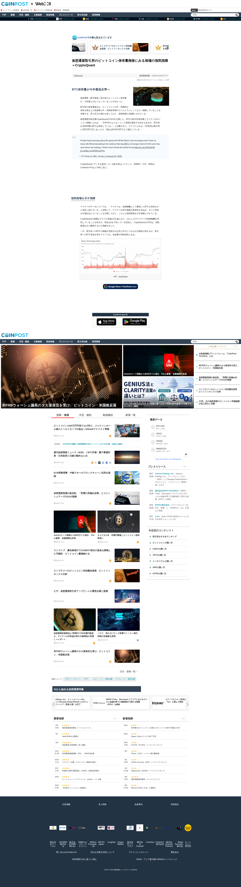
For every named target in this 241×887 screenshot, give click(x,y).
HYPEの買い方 (159, 573)
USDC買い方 (27, 10)
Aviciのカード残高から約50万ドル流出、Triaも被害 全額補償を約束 (74, 536)
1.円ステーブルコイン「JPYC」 (77, 679)
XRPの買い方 (159, 567)
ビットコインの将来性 (11, 10)
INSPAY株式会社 (162, 505)
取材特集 (50, 15)
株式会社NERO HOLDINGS (167, 491)
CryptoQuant (123, 276)
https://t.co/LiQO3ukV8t (144, 147)
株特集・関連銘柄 (62, 10)
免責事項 (139, 804)
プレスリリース (66, 15)
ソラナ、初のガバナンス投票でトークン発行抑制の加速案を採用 (118, 634)
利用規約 (175, 804)
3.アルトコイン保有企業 (125, 679)
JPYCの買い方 (159, 555)
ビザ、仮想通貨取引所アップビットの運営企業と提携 (81, 591)
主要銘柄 (38, 15)
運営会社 (175, 852)
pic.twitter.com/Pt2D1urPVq (92, 151)
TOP (4, 15)
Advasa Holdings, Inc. (164, 474)
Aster (157, 516)
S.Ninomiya (78, 76)
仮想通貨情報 (144, 76)
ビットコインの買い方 (163, 543)
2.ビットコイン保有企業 (102, 679)
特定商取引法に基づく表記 (84, 859)
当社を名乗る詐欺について (102, 852)
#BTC (126, 144)
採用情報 (96, 15)
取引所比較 (82, 15)
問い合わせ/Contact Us (66, 852)
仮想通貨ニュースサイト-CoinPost (125, 870)
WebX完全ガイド (205, 10)
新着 (13, 15)
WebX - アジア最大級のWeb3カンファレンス (156, 859)
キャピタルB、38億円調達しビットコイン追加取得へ (118, 536)
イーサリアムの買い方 (163, 561)
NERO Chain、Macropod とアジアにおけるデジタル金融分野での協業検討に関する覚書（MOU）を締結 (126, 701)
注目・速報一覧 (128, 671)
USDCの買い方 (160, 549)
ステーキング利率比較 (44, 10)
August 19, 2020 (114, 156)
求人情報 (102, 804)
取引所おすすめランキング (165, 536)
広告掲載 (66, 804)
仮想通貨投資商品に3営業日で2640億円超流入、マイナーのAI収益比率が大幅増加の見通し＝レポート (74, 636)
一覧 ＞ (236, 346)
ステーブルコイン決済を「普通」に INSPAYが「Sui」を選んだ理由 (172, 508)
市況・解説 (24, 15)
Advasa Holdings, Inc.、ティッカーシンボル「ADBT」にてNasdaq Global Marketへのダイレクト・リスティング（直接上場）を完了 (171, 479)
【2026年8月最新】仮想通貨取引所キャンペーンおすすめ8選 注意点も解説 (92, 444)
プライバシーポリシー (139, 852)
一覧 (184, 467)
